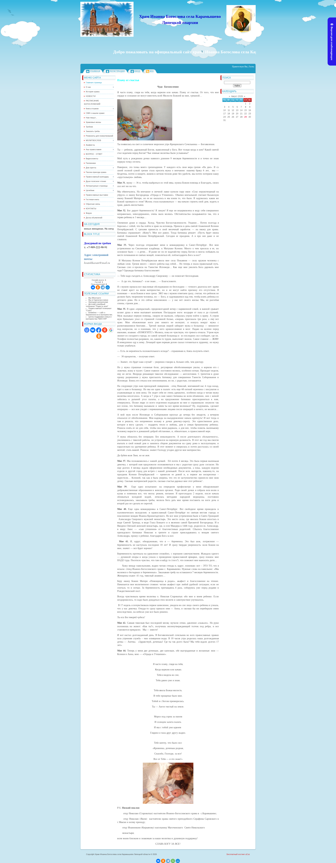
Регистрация (117, 71)
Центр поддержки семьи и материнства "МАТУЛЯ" (98, 318)
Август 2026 (237, 96)
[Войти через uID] (86, 330)
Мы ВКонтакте (94, 298)
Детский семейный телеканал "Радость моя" (97, 305)
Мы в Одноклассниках (98, 300)
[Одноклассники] (98, 287)
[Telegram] (103, 287)
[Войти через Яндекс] (104, 330)
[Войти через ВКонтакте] (92, 330)
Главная (95, 71)
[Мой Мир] (108, 287)
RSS (152, 71)
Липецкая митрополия (98, 302)
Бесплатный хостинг (236, 854)
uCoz (247, 854)
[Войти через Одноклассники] (99, 336)
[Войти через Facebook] (98, 330)
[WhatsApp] (173, 861)
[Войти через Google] (111, 330)
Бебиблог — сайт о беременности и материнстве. (99, 313)
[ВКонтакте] (93, 287)
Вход (137, 71)
